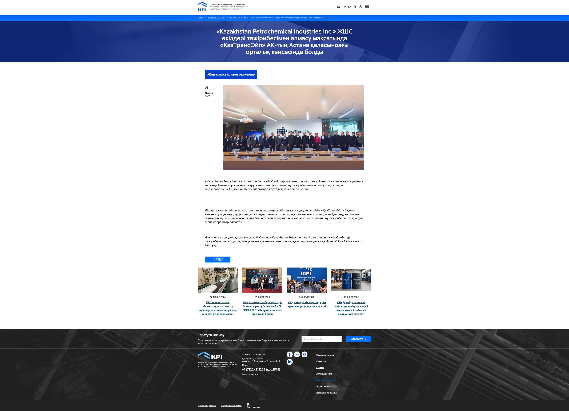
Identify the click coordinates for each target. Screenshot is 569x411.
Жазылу (357, 339)
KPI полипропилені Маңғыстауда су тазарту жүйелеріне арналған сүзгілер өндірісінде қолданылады (218, 308)
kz (338, 7)
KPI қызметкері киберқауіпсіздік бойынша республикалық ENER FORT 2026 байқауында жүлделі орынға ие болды (262, 308)
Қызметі (320, 367)
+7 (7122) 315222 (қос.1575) (261, 369)
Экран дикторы (323, 386)
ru (344, 7)
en (349, 7)
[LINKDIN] (290, 362)
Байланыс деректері (326, 392)
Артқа (218, 259)
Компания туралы (325, 355)
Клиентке (321, 361)
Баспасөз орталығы (326, 380)
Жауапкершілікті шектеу (231, 405)
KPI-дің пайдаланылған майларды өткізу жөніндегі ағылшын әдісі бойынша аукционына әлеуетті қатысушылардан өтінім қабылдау (351, 308)
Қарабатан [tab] (259, 354)
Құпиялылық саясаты (207, 405)
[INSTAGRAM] (297, 354)
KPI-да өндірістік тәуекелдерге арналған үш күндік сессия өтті (307, 304)
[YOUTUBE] (304, 354)
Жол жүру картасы (250, 374)
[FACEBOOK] (290, 354)
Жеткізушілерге (324, 373)
